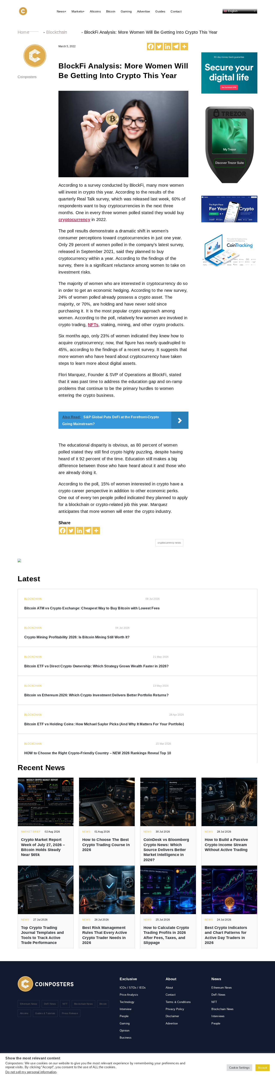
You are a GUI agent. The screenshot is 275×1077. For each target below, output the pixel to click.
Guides (160, 11)
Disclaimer (172, 1016)
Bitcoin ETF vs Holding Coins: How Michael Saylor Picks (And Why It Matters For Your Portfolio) (104, 724)
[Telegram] (176, 46)
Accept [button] (262, 1067)
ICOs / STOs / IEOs (133, 987)
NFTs (93, 324)
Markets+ (78, 11)
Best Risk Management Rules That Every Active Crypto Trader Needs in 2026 (104, 935)
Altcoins (95, 11)
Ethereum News (28, 1004)
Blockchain (56, 32)
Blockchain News (83, 1004)
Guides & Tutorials (45, 1013)
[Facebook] (150, 46)
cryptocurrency (74, 219)
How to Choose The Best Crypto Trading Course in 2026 (106, 845)
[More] (184, 46)
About (169, 987)
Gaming (126, 11)
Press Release (70, 1013)
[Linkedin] (167, 46)
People (124, 1016)
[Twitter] (159, 46)
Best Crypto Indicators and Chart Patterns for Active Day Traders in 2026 (226, 935)
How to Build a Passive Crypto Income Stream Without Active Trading (226, 845)
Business (126, 1037)
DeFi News (50, 1004)
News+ (61, 11)
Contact (176, 11)
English (232, 10)
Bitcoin (110, 11)
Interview (125, 1009)
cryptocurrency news (169, 542)
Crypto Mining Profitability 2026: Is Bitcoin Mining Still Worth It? (77, 637)
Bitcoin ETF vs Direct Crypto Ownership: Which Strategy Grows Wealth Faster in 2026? (96, 666)
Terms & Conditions (178, 1002)
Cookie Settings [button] (239, 1067)
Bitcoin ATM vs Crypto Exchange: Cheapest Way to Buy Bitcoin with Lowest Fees (92, 608)
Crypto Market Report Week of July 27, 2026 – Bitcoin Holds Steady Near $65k (43, 847)
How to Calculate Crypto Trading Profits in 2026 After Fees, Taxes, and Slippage (166, 935)
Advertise (143, 11)
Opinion (124, 1030)
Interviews (218, 1016)
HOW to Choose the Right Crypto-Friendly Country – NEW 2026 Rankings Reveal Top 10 (97, 753)
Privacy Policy (175, 1009)
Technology (127, 1002)
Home (23, 32)
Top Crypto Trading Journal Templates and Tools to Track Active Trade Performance (42, 935)
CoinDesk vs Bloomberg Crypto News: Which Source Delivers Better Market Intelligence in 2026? (166, 850)
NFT (65, 1004)
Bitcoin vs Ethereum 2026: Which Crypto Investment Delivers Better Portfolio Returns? (96, 695)
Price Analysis (129, 994)
